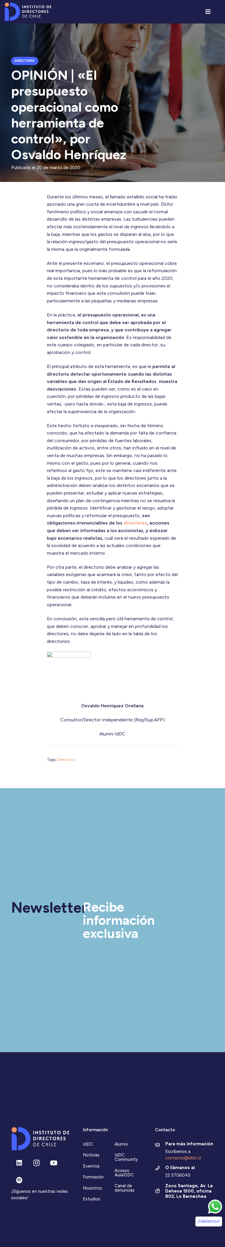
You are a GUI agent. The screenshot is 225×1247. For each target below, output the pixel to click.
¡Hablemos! (208, 1221)
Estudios (91, 1199)
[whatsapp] (215, 1207)
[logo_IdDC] (28, 11)
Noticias (91, 1155)
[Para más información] (160, 1145)
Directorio (66, 759)
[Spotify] (19, 1180)
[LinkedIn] (19, 1163)
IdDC (88, 1144)
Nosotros (92, 1188)
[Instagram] (36, 1163)
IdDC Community (126, 1157)
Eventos (91, 1166)
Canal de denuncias (124, 1188)
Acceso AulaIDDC (124, 1173)
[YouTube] (54, 1163)
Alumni (121, 1144)
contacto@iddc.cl (183, 1158)
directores (135, 523)
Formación (93, 1177)
